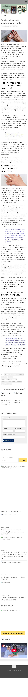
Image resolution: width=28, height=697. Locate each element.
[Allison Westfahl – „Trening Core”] (14, 619)
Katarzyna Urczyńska (11, 26)
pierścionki (10, 376)
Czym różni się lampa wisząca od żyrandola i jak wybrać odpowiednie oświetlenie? (12, 532)
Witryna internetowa (9, 434)
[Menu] (26, 2)
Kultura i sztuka (6, 575)
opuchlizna (4, 376)
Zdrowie (4, 15)
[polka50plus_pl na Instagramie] (21, 450)
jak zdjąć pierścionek (19, 374)
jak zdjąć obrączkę (9, 374)
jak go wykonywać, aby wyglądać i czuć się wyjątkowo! (12, 286)
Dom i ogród (5, 527)
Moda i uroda (5, 595)
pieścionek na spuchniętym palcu (9, 379)
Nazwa (5, 428)
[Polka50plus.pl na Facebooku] (19, 450)
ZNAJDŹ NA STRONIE (7, 457)
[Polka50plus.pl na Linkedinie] (26, 450)
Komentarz (6, 418)
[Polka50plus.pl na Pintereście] (23, 450)
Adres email (18, 428)
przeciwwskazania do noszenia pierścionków (12, 381)
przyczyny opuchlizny (7, 384)
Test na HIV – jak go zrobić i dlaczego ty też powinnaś (6, 402)
